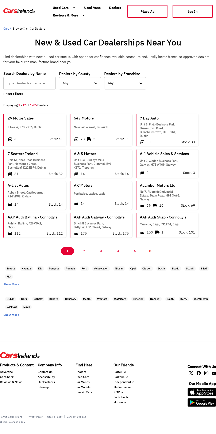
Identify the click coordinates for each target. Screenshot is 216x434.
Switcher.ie (120, 397)
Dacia (161, 268)
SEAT (204, 268)
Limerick (138, 299)
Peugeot (54, 268)
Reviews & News (11, 382)
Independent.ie (123, 382)
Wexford (102, 299)
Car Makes (83, 382)
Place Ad (147, 11)
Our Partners (46, 382)
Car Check (7, 377)
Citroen (146, 268)
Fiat (9, 276)
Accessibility (46, 377)
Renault (70, 268)
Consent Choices (76, 416)
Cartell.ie (119, 372)
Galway (38, 299)
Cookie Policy (54, 416)
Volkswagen (101, 268)
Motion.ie (119, 402)
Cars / (7, 28)
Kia (40, 268)
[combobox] (29, 83)
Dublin (10, 299)
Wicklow (12, 307)
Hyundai (26, 268)
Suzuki (190, 268)
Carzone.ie (120, 377)
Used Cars (82, 377)
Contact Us (45, 372)
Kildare (53, 299)
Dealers (81, 372)
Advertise (6, 372)
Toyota (11, 268)
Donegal (155, 299)
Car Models (83, 387)
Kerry (183, 299)
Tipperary (70, 299)
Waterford (120, 299)
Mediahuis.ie (122, 387)
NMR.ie (118, 392)
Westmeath (201, 299)
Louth (170, 299)
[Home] (20, 357)
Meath (86, 299)
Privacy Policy (35, 416)
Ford (84, 268)
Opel (133, 268)
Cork (24, 299)
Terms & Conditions (11, 416)
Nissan (119, 268)
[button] (34, 130)
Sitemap (43, 387)
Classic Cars (84, 392)
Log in (193, 11)
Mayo (26, 307)
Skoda (175, 268)
